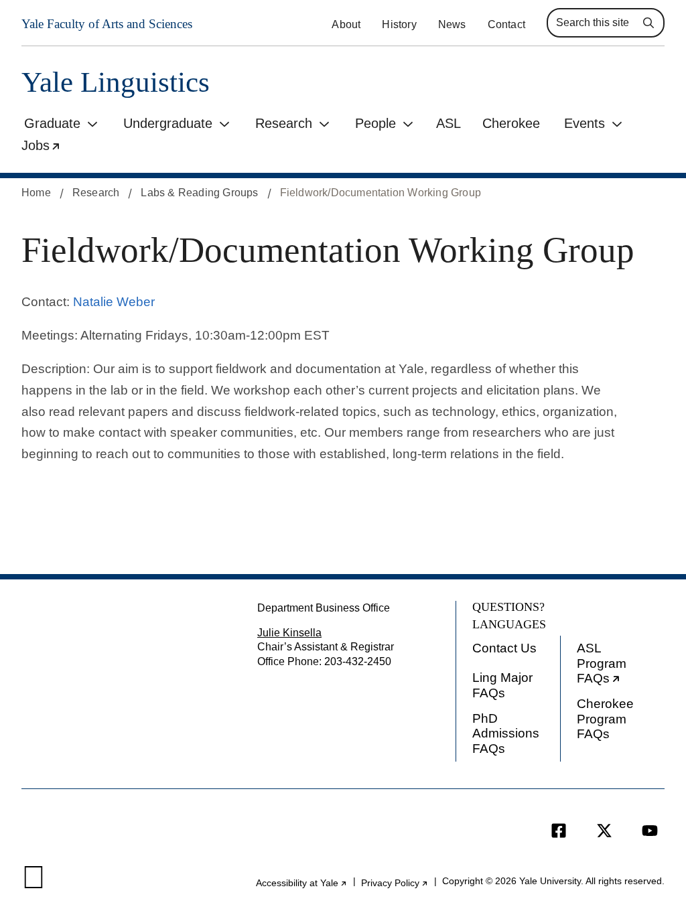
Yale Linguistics (115, 82)
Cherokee (511, 123)
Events (584, 123)
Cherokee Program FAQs (605, 719)
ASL (448, 123)
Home (36, 192)
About (346, 24)
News (452, 24)
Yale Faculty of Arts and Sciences (106, 24)
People (375, 123)
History (399, 24)
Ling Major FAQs (502, 685)
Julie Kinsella (289, 632)
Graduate (52, 123)
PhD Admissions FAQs (505, 733)
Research (283, 123)
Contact (506, 24)
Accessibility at (302, 883)
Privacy (395, 883)
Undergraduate (167, 123)
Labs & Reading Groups (199, 192)
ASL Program (621, 666)
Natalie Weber (114, 302)
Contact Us (504, 648)
